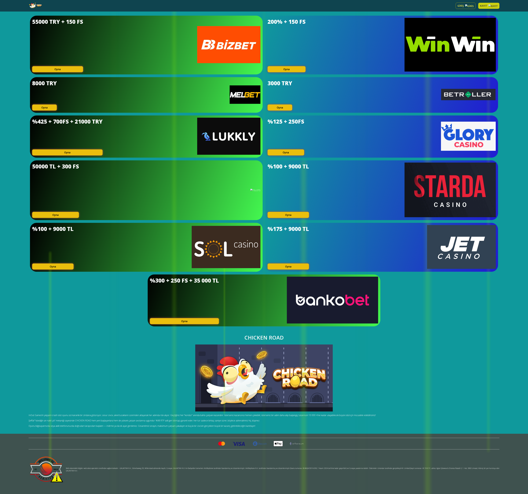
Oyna (57, 69)
